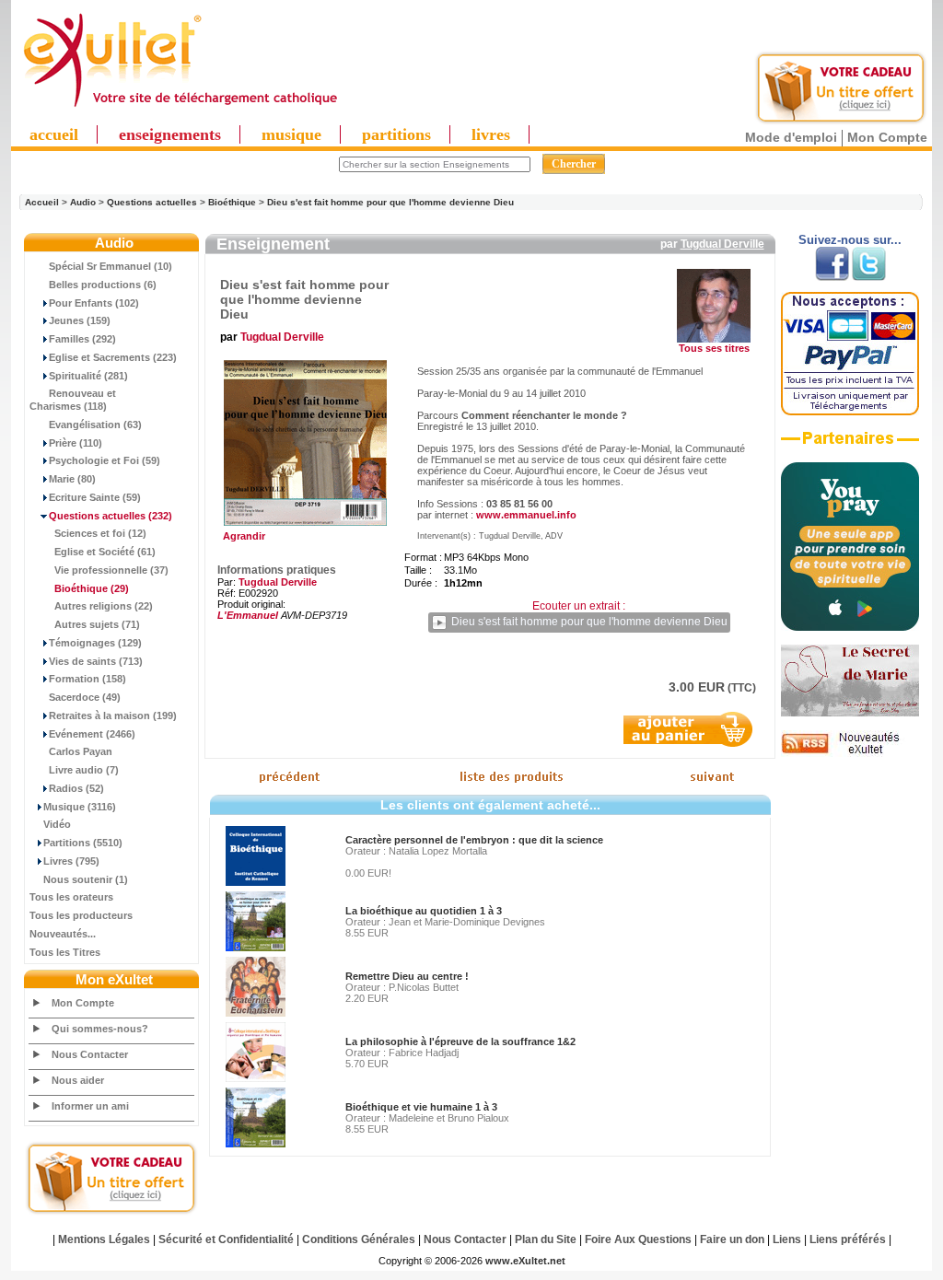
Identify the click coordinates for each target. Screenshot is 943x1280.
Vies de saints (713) (96, 661)
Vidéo (57, 824)
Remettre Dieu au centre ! (407, 976)
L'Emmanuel (247, 615)
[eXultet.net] (179, 107)
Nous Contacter (90, 1054)
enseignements (170, 134)
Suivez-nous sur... (850, 240)
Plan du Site (545, 1239)
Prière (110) (75, 442)
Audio (83, 202)
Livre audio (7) (84, 769)
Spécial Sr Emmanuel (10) (110, 266)
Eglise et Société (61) (105, 551)
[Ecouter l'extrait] (850, 444)
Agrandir (241, 535)
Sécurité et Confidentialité (226, 1239)
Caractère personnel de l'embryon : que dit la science (474, 839)
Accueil (42, 202)
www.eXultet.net (525, 1260)
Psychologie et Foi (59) (104, 460)
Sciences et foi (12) (100, 533)
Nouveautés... (62, 933)
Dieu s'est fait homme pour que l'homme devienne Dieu (390, 202)
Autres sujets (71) (97, 624)
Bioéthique (232, 202)
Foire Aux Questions (638, 1239)
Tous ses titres (714, 348)
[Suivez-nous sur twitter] (869, 277)
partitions (396, 134)
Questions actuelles (152, 202)
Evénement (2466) (92, 733)
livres (491, 134)
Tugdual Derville (722, 244)
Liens (787, 1239)
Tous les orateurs (71, 896)
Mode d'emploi (791, 137)
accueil (53, 134)
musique (291, 134)
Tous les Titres (64, 952)
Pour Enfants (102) (94, 302)
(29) (91, 588)
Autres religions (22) (103, 605)
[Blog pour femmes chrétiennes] (850, 712)
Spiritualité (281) (88, 375)
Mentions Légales (104, 1239)
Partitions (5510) (82, 842)
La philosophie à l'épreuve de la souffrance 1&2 (460, 1041)
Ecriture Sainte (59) (95, 497)
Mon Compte (887, 137)
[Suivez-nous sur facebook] (832, 277)
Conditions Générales (358, 1239)
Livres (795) (71, 861)
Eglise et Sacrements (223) (113, 357)
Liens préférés (847, 1239)
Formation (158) (87, 678)
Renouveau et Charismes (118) (72, 400)
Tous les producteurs (81, 915)
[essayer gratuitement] (840, 121)
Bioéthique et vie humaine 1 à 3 (421, 1106)
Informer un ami (90, 1105)
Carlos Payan (80, 751)
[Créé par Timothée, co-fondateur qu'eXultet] (850, 627)
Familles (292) (82, 338)
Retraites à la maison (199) (113, 715)
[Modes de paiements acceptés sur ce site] (850, 411)
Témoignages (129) (95, 642)
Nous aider (78, 1080)
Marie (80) (72, 478)
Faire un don (732, 1239)
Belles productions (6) (103, 284)
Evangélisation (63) (95, 424)
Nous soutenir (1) (85, 879)
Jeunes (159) (80, 320)
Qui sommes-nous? (100, 1028)
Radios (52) (76, 788)
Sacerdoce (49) (85, 697)
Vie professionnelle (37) (111, 570)
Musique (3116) (79, 806)
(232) (110, 515)
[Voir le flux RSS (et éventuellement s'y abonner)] (850, 753)
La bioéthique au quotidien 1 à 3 (423, 910)
